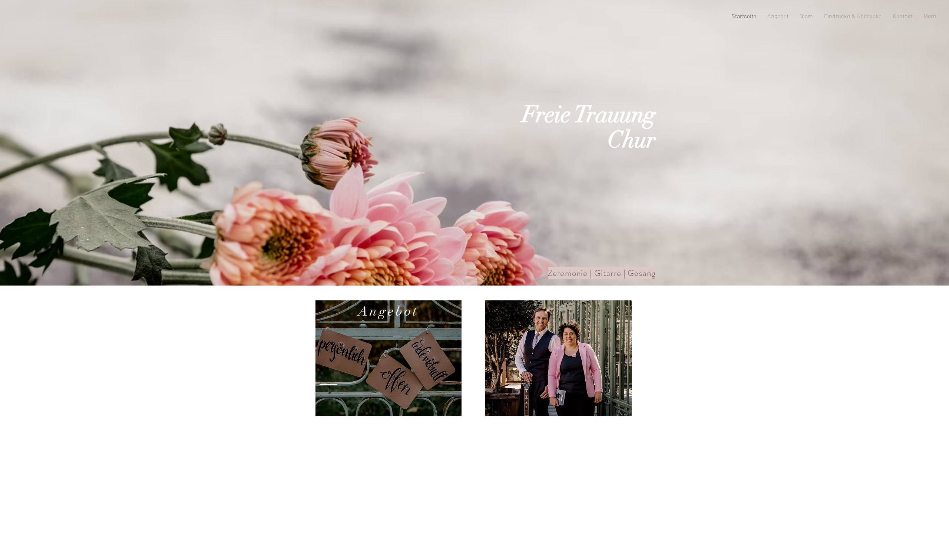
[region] (388, 358)
